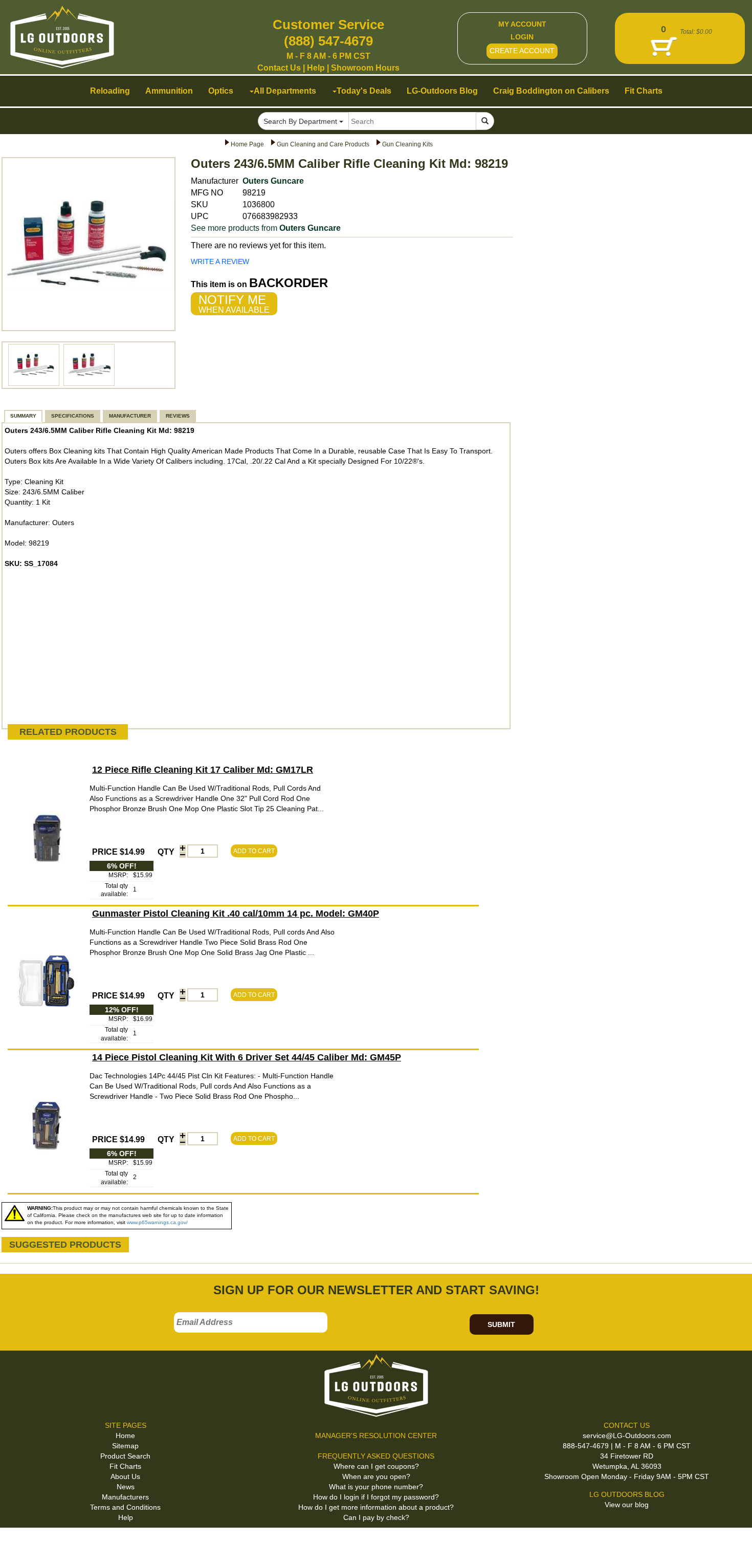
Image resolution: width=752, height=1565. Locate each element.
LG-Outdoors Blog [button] (442, 90)
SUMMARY (23, 416)
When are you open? (376, 1476)
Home (125, 1435)
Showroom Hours (365, 67)
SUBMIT (501, 1324)
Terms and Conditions (125, 1507)
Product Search (125, 1456)
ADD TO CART (254, 851)
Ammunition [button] (169, 90)
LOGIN (522, 37)
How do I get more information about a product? (376, 1507)
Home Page (247, 144)
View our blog (627, 1505)
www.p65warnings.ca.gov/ (157, 1222)
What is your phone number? (376, 1487)
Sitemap (125, 1446)
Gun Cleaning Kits (407, 144)
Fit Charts (125, 1466)
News (126, 1487)
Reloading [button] (110, 90)
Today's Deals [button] (364, 90)
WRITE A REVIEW (220, 261)
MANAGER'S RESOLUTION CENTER (376, 1435)
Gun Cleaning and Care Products (323, 144)
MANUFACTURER (130, 416)
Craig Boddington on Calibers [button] (551, 90)
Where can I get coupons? (376, 1466)
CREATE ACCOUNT (522, 51)
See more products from (266, 228)
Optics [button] (220, 90)
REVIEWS (178, 416)
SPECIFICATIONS (72, 416)
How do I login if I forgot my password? (376, 1497)
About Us (125, 1476)
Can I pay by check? (376, 1517)
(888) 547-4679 (328, 41)
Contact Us (279, 67)
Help (316, 67)
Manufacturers (125, 1497)
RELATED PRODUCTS (68, 732)
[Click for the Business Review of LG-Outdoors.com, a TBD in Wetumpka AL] (20, 1544)
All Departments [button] (285, 90)
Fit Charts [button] (643, 90)
